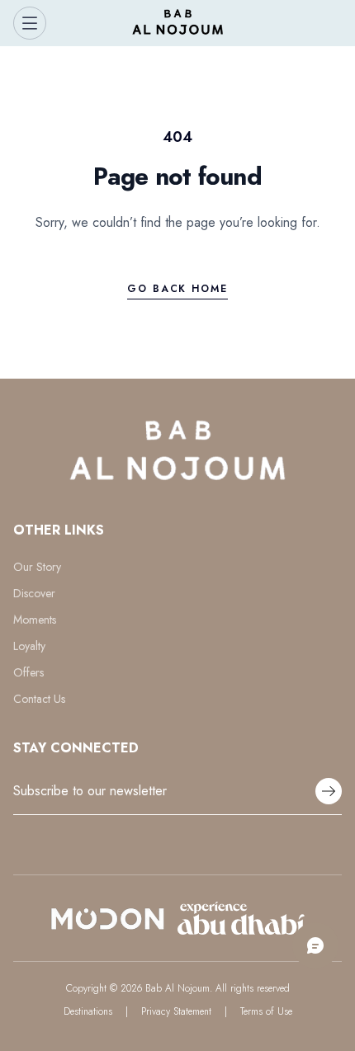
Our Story (37, 566)
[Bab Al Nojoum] (178, 23)
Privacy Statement (176, 1011)
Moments (34, 619)
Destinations (88, 1011)
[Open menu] (29, 23)
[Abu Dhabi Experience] (241, 918)
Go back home (177, 289)
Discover (34, 593)
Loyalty (29, 646)
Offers (28, 672)
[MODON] (107, 918)
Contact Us (39, 698)
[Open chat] (315, 945)
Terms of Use (266, 1011)
